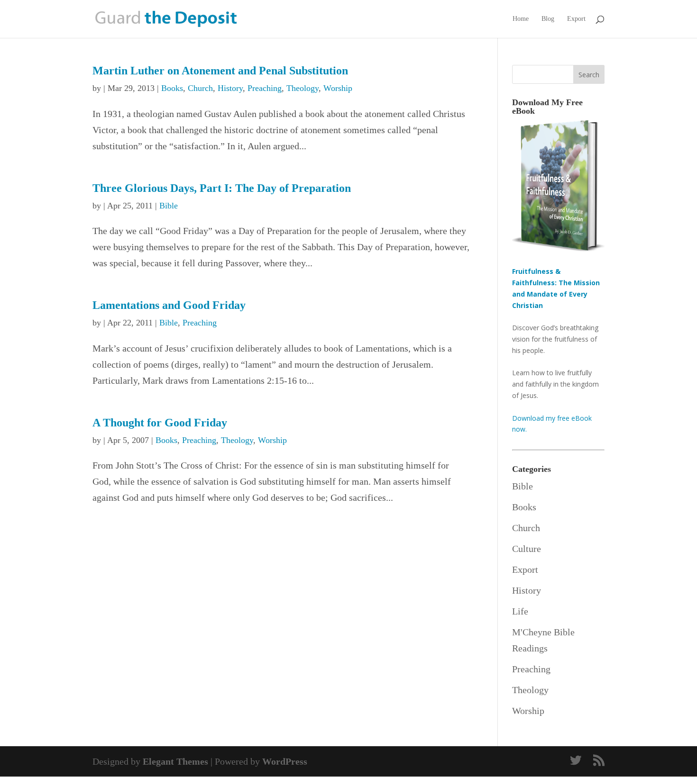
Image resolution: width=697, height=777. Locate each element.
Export (576, 19)
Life (520, 611)
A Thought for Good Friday (159, 422)
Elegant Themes (175, 761)
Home (521, 19)
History (230, 88)
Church (200, 88)
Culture (526, 548)
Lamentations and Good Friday (169, 305)
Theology (302, 88)
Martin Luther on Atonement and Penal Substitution (220, 70)
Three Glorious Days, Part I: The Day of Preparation (221, 188)
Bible (168, 205)
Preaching (265, 88)
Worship (337, 88)
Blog (547, 19)
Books (172, 88)
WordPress (284, 761)
